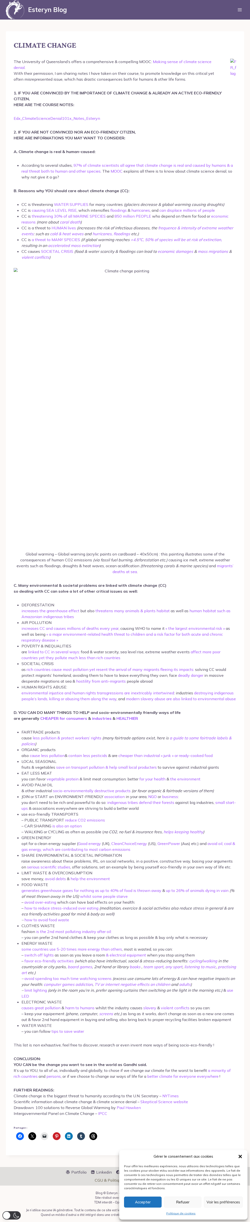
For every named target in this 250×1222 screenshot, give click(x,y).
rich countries (39, 669)
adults (185, 984)
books (135, 966)
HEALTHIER (127, 718)
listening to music (200, 966)
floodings (118, 210)
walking (210, 960)
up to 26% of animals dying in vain (197, 890)
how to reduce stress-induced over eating (61, 908)
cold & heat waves (66, 233)
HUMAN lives (64, 227)
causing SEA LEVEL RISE (54, 210)
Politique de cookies (181, 1213)
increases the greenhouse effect (50, 610)
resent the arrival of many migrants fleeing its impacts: (145, 669)
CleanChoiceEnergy (129, 843)
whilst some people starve (104, 896)
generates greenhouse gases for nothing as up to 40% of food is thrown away (91, 890)
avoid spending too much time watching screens (68, 978)
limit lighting (35, 990)
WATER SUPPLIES (71, 204)
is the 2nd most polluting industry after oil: (73, 931)
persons (53, 1076)
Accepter (143, 1202)
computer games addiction (68, 984)
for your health (152, 779)
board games (80, 966)
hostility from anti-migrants (101, 681)
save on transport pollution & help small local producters (106, 767)
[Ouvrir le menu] (239, 9)
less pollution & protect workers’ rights (67, 737)
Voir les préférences (223, 1202)
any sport (173, 966)
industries (102, 718)
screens (106, 1013)
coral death (70, 222)
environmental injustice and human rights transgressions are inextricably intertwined (97, 692)
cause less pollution (47, 755)
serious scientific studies (48, 867)
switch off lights (39, 955)
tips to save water (68, 1031)
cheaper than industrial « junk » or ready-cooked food (165, 755)
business (170, 796)
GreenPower (168, 843)
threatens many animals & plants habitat (133, 610)
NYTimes (170, 1095)
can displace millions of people (187, 210)
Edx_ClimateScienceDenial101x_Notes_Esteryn (57, 118)
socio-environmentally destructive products (92, 790)
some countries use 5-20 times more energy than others (71, 949)
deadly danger (190, 675)
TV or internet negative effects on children (132, 984)
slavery (149, 1007)
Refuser (182, 1202)
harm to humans (79, 1007)
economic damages (175, 251)
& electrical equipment (126, 955)
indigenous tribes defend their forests (140, 802)
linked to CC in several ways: (54, 651)
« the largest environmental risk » (196, 628)
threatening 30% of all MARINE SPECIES (69, 216)
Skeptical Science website (164, 1101)
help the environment (90, 878)
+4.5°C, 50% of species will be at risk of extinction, (176, 239)
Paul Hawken (129, 1107)
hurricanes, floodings (111, 233)
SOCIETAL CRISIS (57, 251)
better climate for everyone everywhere (183, 1076)
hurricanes (140, 210)
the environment (185, 779)
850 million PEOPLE (133, 216)
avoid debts (55, 878)
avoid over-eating (40, 902)
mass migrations (213, 251)
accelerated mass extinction (73, 245)
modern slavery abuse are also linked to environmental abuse (181, 698)
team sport (153, 966)
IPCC (102, 1113)
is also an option (67, 825)
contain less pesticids (87, 755)
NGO (152, 796)
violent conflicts (35, 257)
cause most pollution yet (74, 669)
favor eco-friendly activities (49, 960)
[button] (240, 1156)
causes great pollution (41, 1007)
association (114, 796)
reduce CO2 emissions (85, 820)
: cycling (194, 960)
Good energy (89, 843)
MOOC (117, 171)
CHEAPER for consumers (63, 718)
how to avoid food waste (46, 919)
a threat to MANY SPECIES (56, 239)
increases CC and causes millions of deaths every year (70, 628)
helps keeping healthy (183, 831)
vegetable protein (63, 779)
